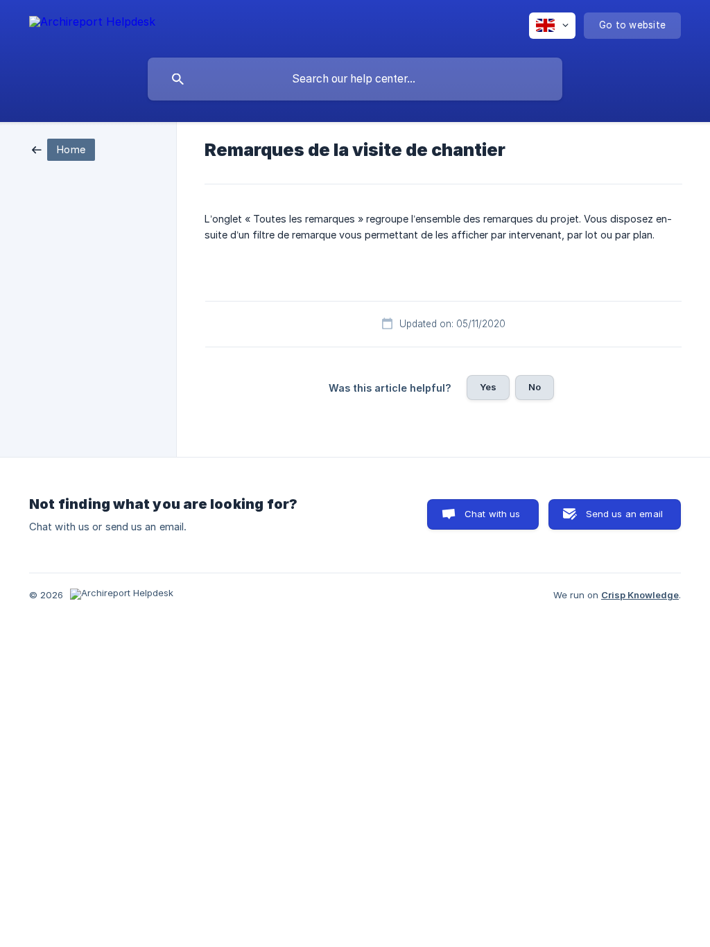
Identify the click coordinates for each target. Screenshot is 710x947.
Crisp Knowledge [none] (640, 594)
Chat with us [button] (493, 513)
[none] (92, 23)
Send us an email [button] (624, 513)
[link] (63, 148)
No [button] (534, 386)
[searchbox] (355, 79)
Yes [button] (488, 386)
